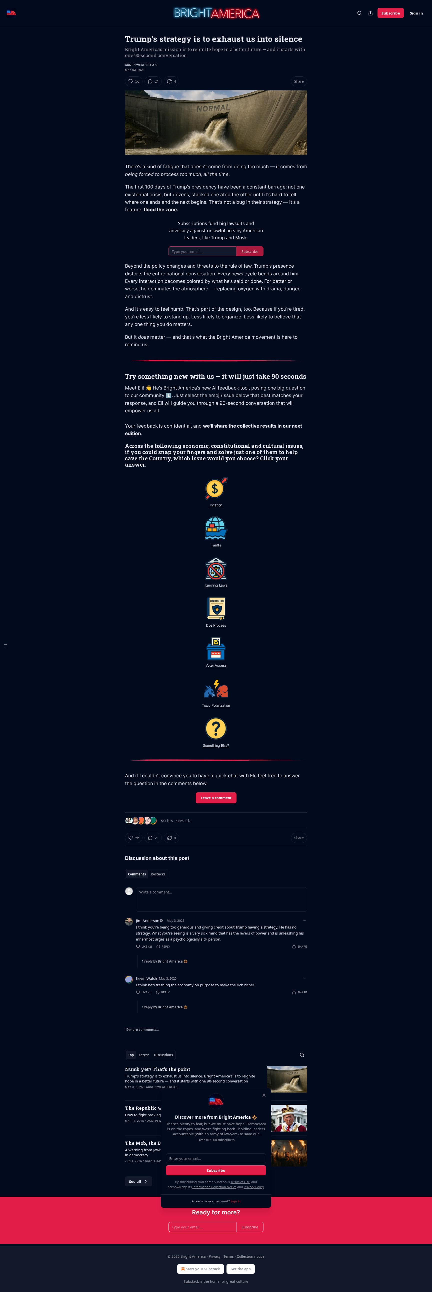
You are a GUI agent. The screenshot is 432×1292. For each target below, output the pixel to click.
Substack (191, 1281)
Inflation (216, 505)
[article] (216, 1081)
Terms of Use (240, 1182)
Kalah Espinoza (157, 1161)
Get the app (240, 1268)
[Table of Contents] (5, 646)
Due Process (216, 625)
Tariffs (216, 545)
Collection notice (250, 1256)
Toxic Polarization (216, 705)
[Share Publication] (371, 13)
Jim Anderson (147, 920)
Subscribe (391, 13)
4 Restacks (183, 820)
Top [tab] (131, 1055)
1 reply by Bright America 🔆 (165, 961)
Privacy (214, 1256)
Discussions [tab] (163, 1055)
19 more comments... (142, 1029)
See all (135, 1181)
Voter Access (216, 665)
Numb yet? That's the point (157, 1069)
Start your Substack (203, 1268)
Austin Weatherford (141, 65)
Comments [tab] (137, 874)
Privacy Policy (254, 1187)
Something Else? (216, 745)
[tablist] (146, 874)
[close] (264, 1095)
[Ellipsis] (304, 920)
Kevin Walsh (146, 978)
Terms (229, 1256)
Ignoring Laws (216, 585)
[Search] (359, 13)
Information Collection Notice (214, 1187)
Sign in (416, 13)
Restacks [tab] (158, 874)
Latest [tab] (144, 1055)
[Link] (118, 376)
